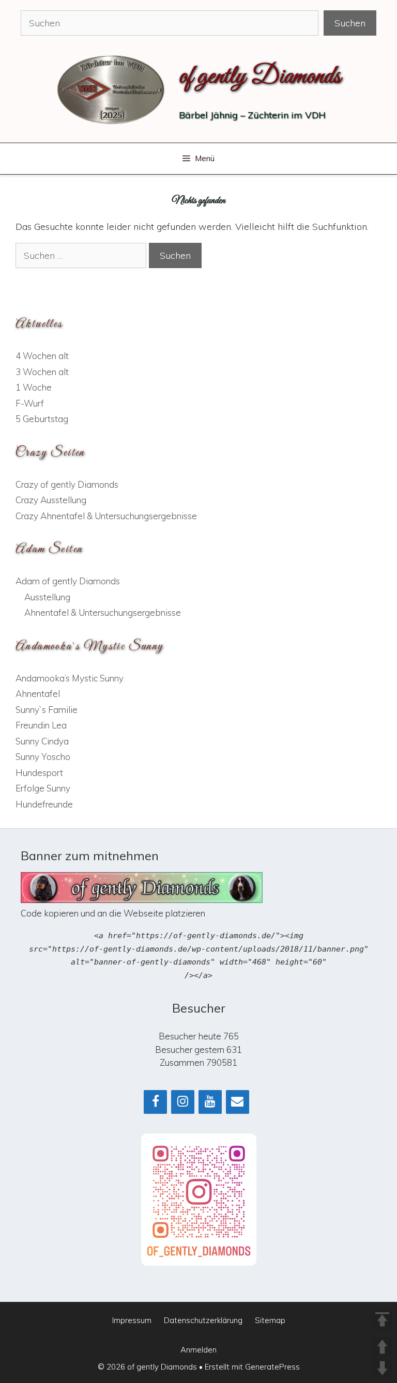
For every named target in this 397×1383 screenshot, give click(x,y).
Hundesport (39, 772)
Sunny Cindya (42, 741)
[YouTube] (210, 1102)
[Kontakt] (237, 1102)
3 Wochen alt (42, 371)
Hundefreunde (44, 804)
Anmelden (198, 1350)
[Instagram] (182, 1102)
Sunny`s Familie (47, 709)
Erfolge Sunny (43, 788)
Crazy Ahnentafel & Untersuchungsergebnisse (106, 515)
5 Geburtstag (42, 418)
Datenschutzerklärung (203, 1320)
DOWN (382, 1368)
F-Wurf (30, 403)
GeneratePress (272, 1367)
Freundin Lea (41, 725)
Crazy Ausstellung (51, 499)
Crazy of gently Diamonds (67, 484)
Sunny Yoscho (43, 756)
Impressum (131, 1320)
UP (382, 1346)
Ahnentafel (38, 693)
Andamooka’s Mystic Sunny (70, 678)
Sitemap (270, 1320)
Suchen (349, 23)
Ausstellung (47, 597)
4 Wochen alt (42, 355)
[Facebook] (155, 1102)
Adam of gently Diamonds (68, 581)
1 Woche (34, 387)
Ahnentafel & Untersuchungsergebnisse (102, 612)
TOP (382, 1319)
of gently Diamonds (260, 76)
